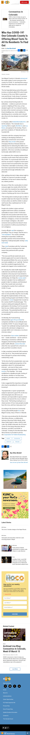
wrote (11, 300)
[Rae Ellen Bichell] (5, 455)
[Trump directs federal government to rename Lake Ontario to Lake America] (7, 548)
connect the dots (20, 344)
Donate (25, 2)
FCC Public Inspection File (9, 702)
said (12, 230)
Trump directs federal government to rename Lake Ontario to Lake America (19, 549)
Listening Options (7, 696)
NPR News (4, 527)
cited (6, 246)
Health (8, 438)
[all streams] (28, 733)
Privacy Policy (6, 705)
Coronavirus (17, 438)
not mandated (6, 234)
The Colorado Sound (8, 718)
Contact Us (5, 715)
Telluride (17, 441)
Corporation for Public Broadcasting (14, 434)
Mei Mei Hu (19, 126)
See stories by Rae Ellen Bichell (19, 462)
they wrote (12, 141)
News (13, 557)
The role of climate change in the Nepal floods (14, 529)
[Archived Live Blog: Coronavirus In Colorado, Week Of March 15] (14, 635)
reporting (4, 126)
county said (21, 278)
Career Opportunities (8, 699)
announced (23, 78)
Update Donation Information (10, 712)
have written (15, 335)
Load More (15, 669)
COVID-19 (9, 441)
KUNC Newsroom (6, 654)
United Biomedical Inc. (19, 122)
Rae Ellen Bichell (11, 48)
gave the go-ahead (16, 320)
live (19, 410)
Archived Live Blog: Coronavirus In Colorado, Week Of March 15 (14, 649)
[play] (2, 733)
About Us (5, 692)
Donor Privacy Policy (8, 709)
